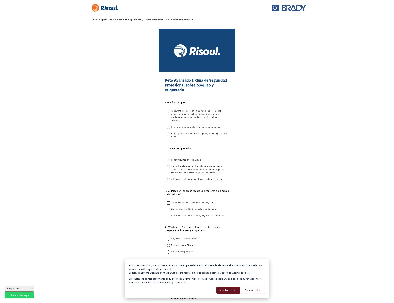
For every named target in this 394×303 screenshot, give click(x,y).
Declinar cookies (253, 290)
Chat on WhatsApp (19, 295)
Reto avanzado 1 (155, 19)
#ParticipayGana (102, 19)
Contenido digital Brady (129, 19)
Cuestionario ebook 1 (180, 19)
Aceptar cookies (228, 290)
